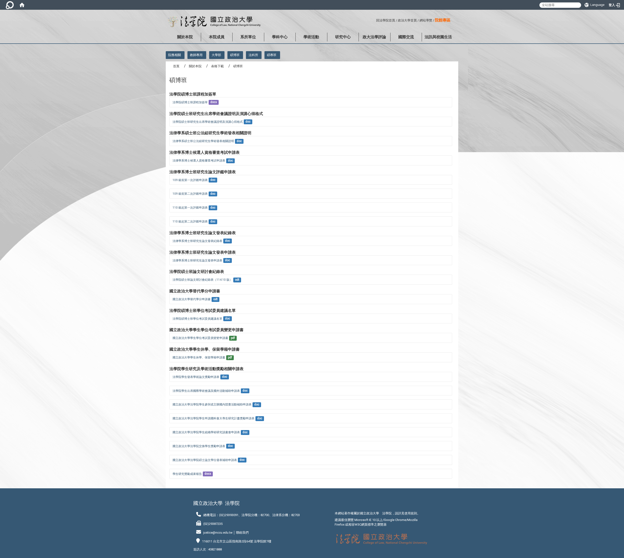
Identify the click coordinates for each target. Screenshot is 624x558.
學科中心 (280, 37)
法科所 (253, 55)
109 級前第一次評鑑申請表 (190, 180)
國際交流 (406, 37)
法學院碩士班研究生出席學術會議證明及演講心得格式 (208, 122)
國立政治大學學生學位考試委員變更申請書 (200, 338)
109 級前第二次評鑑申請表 (190, 193)
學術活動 (311, 37)
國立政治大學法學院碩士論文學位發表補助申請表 (205, 460)
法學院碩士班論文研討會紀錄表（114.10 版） (202, 279)
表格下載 (217, 66)
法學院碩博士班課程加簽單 (190, 102)
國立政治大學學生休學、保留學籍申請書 (199, 357)
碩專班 (271, 55)
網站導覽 (425, 20)
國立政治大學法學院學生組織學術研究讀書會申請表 (206, 432)
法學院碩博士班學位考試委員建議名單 (197, 318)
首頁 (176, 66)
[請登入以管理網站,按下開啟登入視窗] (10, 5)
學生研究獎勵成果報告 (187, 474)
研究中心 (343, 37)
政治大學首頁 (407, 20)
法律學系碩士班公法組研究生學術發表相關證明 (203, 141)
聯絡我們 (242, 532)
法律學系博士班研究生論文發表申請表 (197, 260)
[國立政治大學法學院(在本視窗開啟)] (213, 22)
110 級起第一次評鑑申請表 (190, 207)
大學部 (216, 55)
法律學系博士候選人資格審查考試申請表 (199, 160)
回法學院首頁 (385, 20)
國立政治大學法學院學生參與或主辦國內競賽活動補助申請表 (212, 404)
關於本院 (185, 37)
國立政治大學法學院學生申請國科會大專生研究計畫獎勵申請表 (213, 418)
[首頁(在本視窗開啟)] (22, 5)
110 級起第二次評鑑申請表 (190, 221)
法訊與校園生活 (438, 37)
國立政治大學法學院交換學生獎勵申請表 (199, 446)
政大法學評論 (374, 37)
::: (374, 19)
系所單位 (248, 37)
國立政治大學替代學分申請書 (192, 299)
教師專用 (196, 55)
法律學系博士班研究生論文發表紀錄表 (197, 241)
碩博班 (235, 55)
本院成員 (216, 37)
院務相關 (174, 55)
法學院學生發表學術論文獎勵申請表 (196, 377)
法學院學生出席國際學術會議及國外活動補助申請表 (206, 391)
